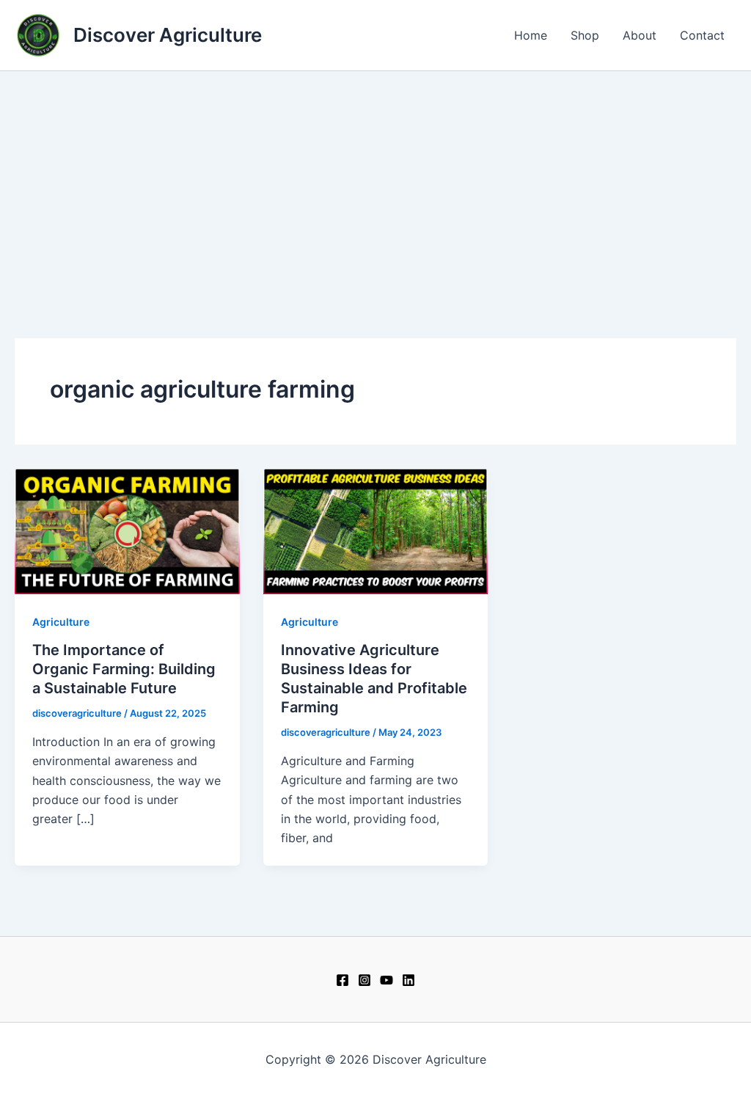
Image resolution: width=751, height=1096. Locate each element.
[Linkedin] (408, 980)
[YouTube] (386, 980)
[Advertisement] (375, 181)
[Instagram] (364, 980)
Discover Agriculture (167, 34)
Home (530, 35)
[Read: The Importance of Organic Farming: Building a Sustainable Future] (127, 529)
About (639, 35)
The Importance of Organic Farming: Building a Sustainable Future (124, 669)
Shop (585, 35)
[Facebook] (342, 980)
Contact (702, 35)
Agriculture (60, 621)
